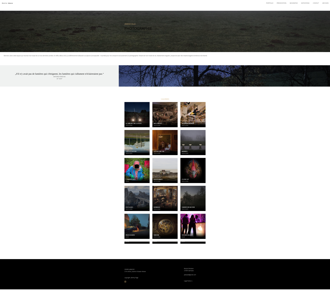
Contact (316, 3)
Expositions (305, 3)
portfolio (269, 3)
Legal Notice (188, 281)
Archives (325, 3)
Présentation (281, 3)
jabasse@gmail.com (190, 275)
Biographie (294, 3)
